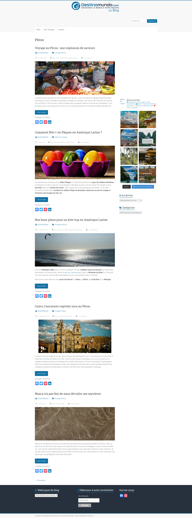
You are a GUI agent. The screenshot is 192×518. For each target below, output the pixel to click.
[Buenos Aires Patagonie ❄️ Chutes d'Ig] (129, 119)
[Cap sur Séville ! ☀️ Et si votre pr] (147, 174)
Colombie (57, 142)
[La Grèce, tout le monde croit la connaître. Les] (129, 137)
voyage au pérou (72, 58)
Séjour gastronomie (61, 58)
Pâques (68, 142)
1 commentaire (92, 230)
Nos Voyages (49, 30)
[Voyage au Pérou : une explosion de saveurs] (75, 62)
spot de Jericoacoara (73, 272)
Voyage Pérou (60, 53)
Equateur (62, 142)
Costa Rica (61, 230)
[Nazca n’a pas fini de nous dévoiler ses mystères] (75, 408)
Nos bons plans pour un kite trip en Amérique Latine (71, 220)
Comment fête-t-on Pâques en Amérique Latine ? (68, 132)
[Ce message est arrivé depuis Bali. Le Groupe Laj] (147, 137)
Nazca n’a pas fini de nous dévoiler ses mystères (68, 394)
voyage (60, 316)
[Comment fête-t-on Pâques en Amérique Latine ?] (75, 147)
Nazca (54, 404)
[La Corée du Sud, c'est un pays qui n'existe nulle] (147, 119)
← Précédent (40, 480)
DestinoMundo (42, 53)
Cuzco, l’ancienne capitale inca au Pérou (62, 306)
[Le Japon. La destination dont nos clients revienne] (147, 156)
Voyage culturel (67, 316)
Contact (61, 30)
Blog (38, 30)
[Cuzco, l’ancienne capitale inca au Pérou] (74, 321)
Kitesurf (76, 230)
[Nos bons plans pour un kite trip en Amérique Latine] (75, 234)
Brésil (51, 142)
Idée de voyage (61, 137)
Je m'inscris (83, 496)
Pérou (54, 58)
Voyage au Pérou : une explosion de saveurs (65, 48)
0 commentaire (87, 58)
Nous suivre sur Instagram (144, 186)
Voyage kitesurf (61, 224)
